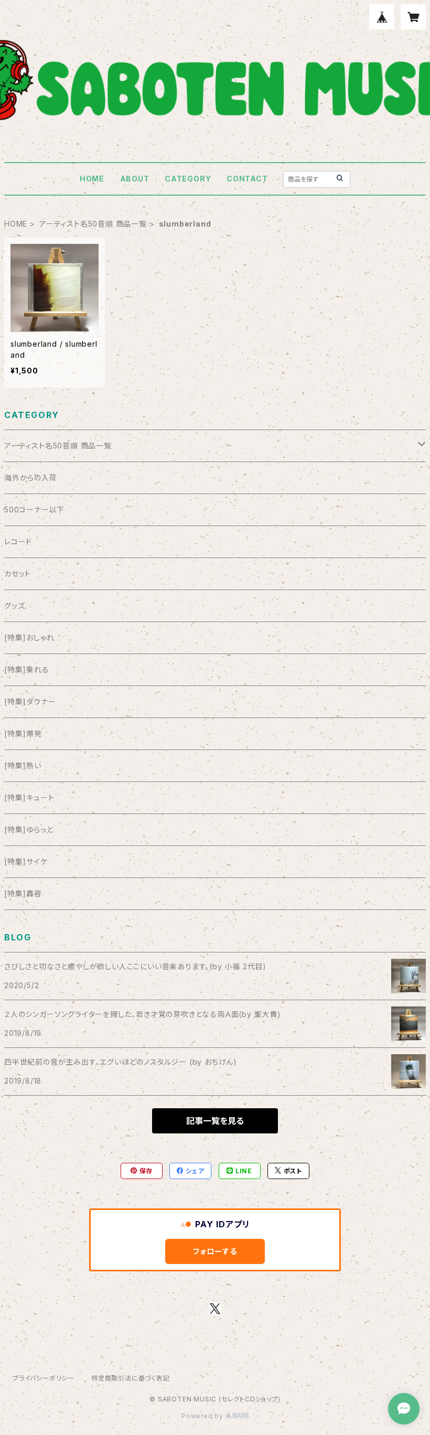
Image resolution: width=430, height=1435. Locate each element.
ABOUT (134, 178)
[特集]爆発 (23, 733)
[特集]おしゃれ (29, 637)
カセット (17, 573)
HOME (92, 178)
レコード (18, 541)
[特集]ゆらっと (28, 829)
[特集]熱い (22, 765)
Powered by (203, 1416)
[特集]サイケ (26, 861)
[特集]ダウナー (30, 701)
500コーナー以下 (34, 509)
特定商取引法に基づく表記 (130, 1378)
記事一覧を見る (215, 1121)
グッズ (14, 605)
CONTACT (247, 178)
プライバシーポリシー (43, 1378)
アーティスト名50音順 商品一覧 (93, 223)
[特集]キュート (29, 797)
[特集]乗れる (26, 669)
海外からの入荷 (30, 477)
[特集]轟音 (23, 893)
